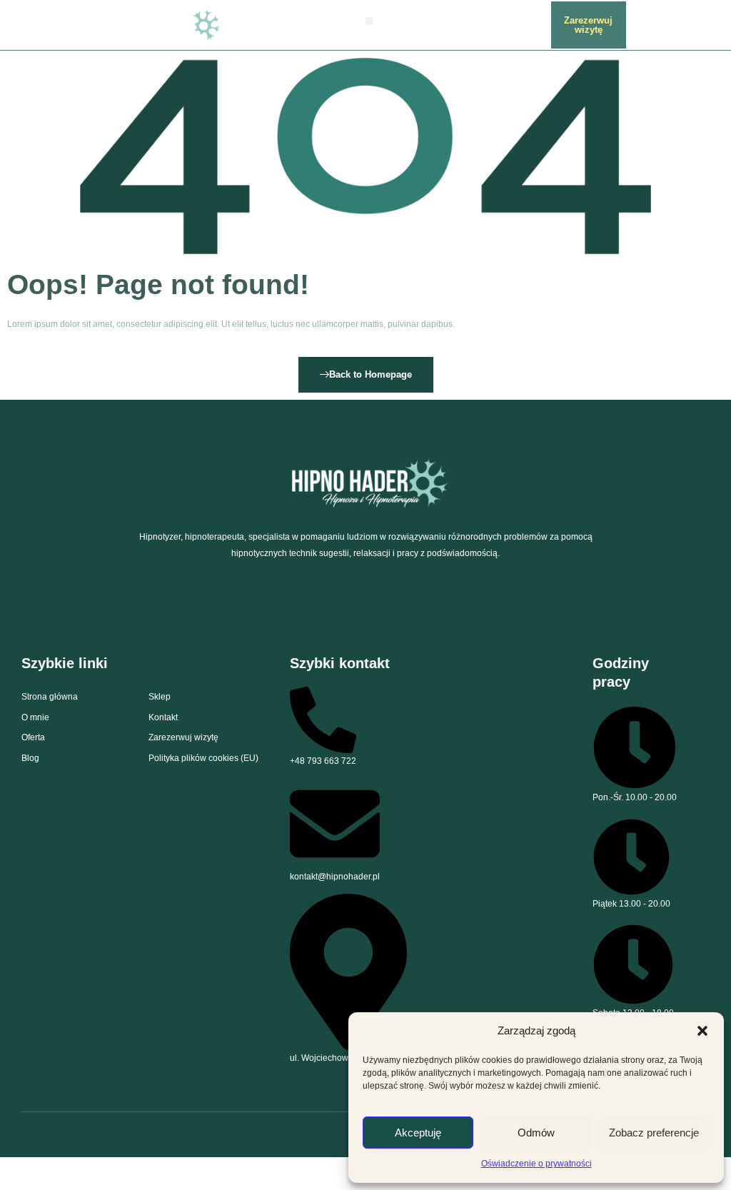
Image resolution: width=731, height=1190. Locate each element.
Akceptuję (418, 1132)
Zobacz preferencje (654, 1132)
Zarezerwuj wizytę (183, 737)
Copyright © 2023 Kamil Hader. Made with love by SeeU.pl (134, 1134)
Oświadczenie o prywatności (536, 1164)
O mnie (35, 717)
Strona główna (49, 697)
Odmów (536, 1132)
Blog (30, 758)
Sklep (159, 697)
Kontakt (163, 717)
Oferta (33, 737)
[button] (702, 1031)
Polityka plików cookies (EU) (203, 758)
